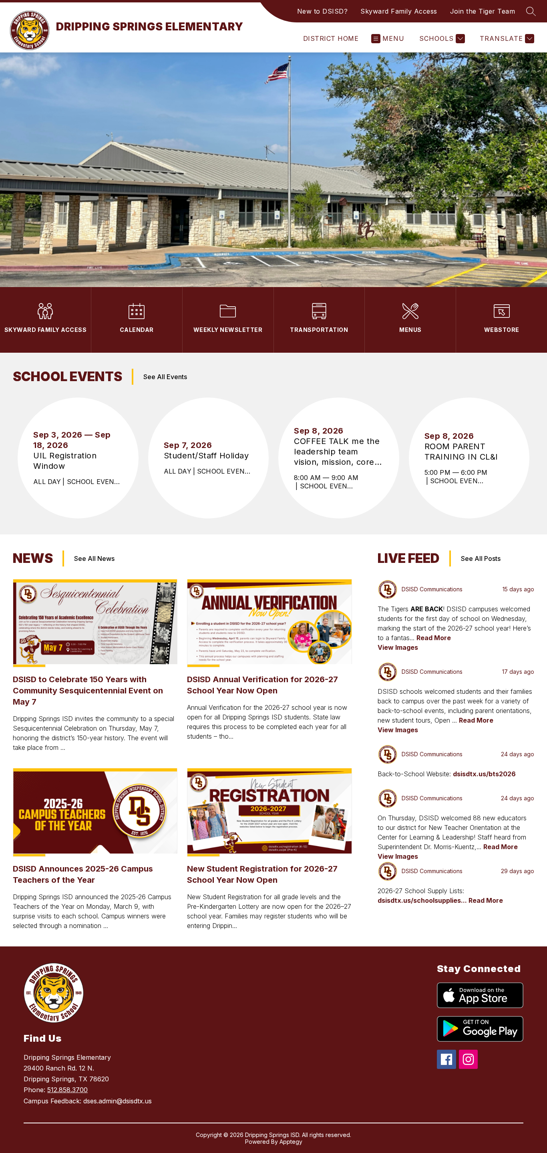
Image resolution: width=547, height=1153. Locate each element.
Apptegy (291, 1141)
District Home (330, 38)
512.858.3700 (67, 1090)
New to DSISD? (322, 11)
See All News (94, 558)
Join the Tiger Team (482, 11)
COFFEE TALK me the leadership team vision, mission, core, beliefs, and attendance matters (337, 451)
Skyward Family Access (398, 11)
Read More (433, 638)
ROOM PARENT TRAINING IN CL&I (463, 452)
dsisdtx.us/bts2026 (484, 774)
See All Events (165, 377)
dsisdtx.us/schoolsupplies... (423, 900)
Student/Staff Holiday (208, 455)
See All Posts (481, 558)
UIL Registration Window (65, 461)
